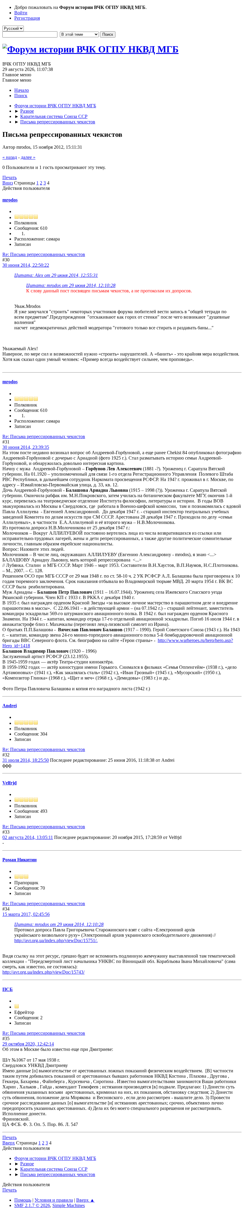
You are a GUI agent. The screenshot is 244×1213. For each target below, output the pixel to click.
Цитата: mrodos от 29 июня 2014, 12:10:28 (70, 285)
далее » (28, 157)
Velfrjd (9, 782)
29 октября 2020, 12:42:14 (28, 1043)
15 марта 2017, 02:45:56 (26, 914)
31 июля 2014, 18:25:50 (25, 760)
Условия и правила (54, 1200)
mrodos (10, 199)
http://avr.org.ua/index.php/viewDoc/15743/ (43, 972)
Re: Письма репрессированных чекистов (43, 254)
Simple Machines (68, 1205)
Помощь (22, 1200)
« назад (9, 157)
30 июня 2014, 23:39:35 (25, 447)
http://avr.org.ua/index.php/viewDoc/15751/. (56, 940)
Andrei (9, 705)
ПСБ (7, 989)
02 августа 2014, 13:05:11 (27, 837)
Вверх (8, 1142)
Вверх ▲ (85, 1200)
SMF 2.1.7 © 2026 (32, 1205)
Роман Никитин (19, 859)
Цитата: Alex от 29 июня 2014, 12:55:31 (56, 275)
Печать (9, 177)
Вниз (7, 182)
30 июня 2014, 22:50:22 (25, 265)
